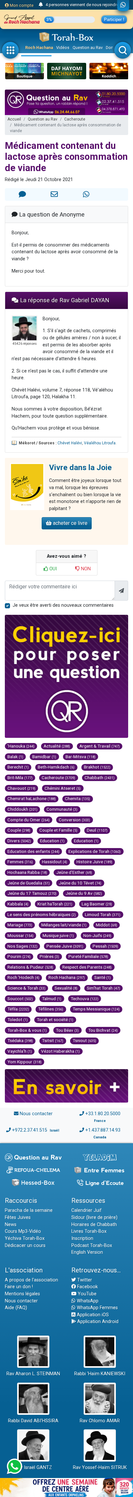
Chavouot (21, 788)
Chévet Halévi (69, 443)
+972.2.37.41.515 (29, 1130)
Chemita (77, 798)
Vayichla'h (19, 1051)
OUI (52, 569)
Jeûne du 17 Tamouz (31, 893)
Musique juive (58, 935)
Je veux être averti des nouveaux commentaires (63, 605)
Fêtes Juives (18, 1217)
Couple (18, 830)
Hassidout (54, 861)
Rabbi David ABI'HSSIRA (33, 1421)
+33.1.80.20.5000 (102, 1113)
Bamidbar (44, 756)
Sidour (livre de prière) (94, 1217)
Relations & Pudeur (30, 967)
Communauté (61, 809)
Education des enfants (33, 851)
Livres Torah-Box (89, 1231)
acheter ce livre (69, 523)
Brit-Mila (20, 777)
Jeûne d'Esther (74, 872)
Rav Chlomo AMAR (100, 1421)
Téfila (18, 1008)
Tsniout (84, 1040)
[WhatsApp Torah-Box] (123, 5)
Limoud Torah (102, 914)
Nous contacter (36, 1113)
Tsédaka (20, 1040)
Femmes (20, 861)
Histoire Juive (94, 861)
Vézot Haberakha (60, 1051)
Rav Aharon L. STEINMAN (33, 1373)
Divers (19, 840)
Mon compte (21, 5)
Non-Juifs (97, 935)
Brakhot (97, 766)
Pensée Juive (64, 946)
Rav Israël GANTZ (33, 1467)
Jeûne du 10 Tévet (80, 882)
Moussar (20, 935)
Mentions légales (22, 1294)
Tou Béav (67, 1030)
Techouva (84, 998)
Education (52, 840)
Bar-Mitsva (81, 756)
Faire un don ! (19, 1286)
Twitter (84, 1280)
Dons (111, 47)
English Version (87, 1252)
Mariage (19, 924)
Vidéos (62, 47)
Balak (15, 756)
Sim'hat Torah (103, 987)
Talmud (51, 998)
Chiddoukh (22, 809)
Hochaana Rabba (27, 872)
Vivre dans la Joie (80, 467)
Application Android (97, 1321)
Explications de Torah (94, 851)
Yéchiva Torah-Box (25, 1238)
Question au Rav (88, 47)
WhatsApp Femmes (97, 1307)
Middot (106, 924)
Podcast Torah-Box (91, 1245)
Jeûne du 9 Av (84, 893)
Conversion (74, 819)
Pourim (19, 956)
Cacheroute (74, 119)
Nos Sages (22, 946)
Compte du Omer (28, 819)
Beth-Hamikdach (56, 766)
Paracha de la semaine (29, 1210)
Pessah (105, 946)
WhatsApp (87, 1301)
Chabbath (100, 777)
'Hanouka (21, 745)
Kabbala (17, 903)
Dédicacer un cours (25, 1245)
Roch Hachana (39, 47)
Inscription (82, 1238)
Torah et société (55, 1019)
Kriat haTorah (54, 903)
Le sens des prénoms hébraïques (41, 914)
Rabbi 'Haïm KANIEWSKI (99, 1373)
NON (85, 569)
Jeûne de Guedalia (28, 882)
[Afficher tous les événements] (41, 4)
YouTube (87, 1294)
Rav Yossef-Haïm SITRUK (100, 1467)
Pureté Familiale (88, 956)
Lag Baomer (97, 903)
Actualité (57, 745)
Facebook (87, 1286)
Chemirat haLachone (31, 798)
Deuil (97, 830)
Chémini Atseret (63, 788)
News (10, 1224)
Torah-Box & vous (27, 1030)
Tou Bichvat (103, 1030)
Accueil (14, 119)
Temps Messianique (96, 1008)
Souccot (20, 998)
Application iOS (92, 1315)
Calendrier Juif (86, 1210)
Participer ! (114, 19)
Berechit (18, 766)
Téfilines (50, 1008)
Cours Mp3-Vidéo (23, 1231)
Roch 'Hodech (23, 977)
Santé (102, 977)
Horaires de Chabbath (94, 1224)
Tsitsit (52, 1040)
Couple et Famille (58, 830)
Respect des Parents (87, 967)
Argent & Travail (99, 745)
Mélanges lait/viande (64, 924)
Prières (49, 956)
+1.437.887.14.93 (102, 1130)
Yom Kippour (24, 1061)
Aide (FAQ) (16, 1307)
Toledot (17, 1019)
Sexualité (66, 987)
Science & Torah (26, 987)
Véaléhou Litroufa (100, 443)
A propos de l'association (31, 1280)
